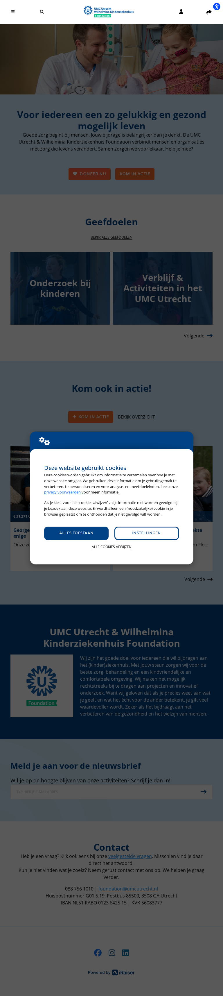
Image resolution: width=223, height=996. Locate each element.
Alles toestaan (76, 533)
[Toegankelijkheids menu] (216, 6)
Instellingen (146, 533)
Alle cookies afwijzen (112, 547)
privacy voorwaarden (62, 492)
